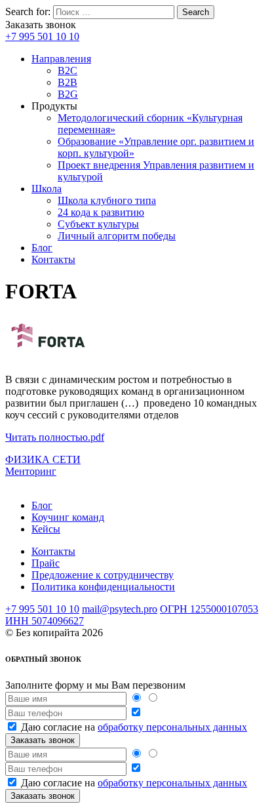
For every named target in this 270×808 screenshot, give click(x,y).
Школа (46, 188)
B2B (67, 82)
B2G (68, 94)
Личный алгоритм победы (117, 235)
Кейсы (45, 529)
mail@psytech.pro (119, 609)
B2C (67, 70)
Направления (61, 58)
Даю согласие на (134, 727)
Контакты (53, 259)
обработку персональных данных (172, 727)
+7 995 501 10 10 (42, 36)
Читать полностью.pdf (54, 437)
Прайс (45, 563)
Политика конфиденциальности (103, 586)
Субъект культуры (98, 224)
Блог (41, 247)
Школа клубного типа (107, 200)
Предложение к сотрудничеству (102, 574)
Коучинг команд (67, 517)
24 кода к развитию (101, 212)
